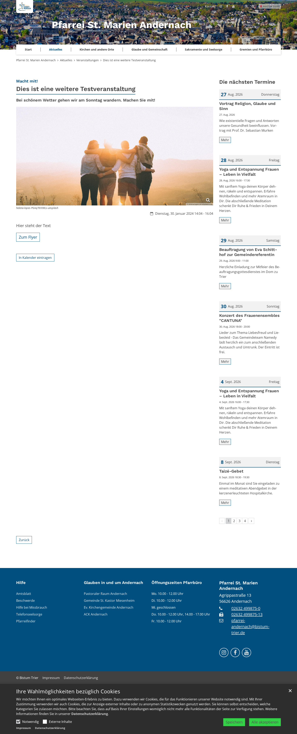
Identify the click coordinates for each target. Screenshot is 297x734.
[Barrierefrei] (246, 6)
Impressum (23, 728)
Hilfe (21, 582)
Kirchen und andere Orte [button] (97, 49)
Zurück (24, 540)
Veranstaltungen (87, 60)
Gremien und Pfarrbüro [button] (256, 49)
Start (28, 49)
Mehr (225, 140)
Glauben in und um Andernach (113, 582)
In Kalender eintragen (35, 257)
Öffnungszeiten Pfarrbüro (177, 582)
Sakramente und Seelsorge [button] (203, 49)
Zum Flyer (28, 237)
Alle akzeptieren (265, 722)
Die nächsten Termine (247, 82)
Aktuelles (66, 60)
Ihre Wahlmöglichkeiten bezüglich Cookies (68, 691)
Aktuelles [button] (55, 49)
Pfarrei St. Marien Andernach (36, 60)
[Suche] (253, 6)
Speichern (234, 722)
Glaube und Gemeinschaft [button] (149, 49)
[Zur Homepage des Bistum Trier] (270, 6)
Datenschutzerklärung (89, 714)
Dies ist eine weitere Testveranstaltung (129, 60)
